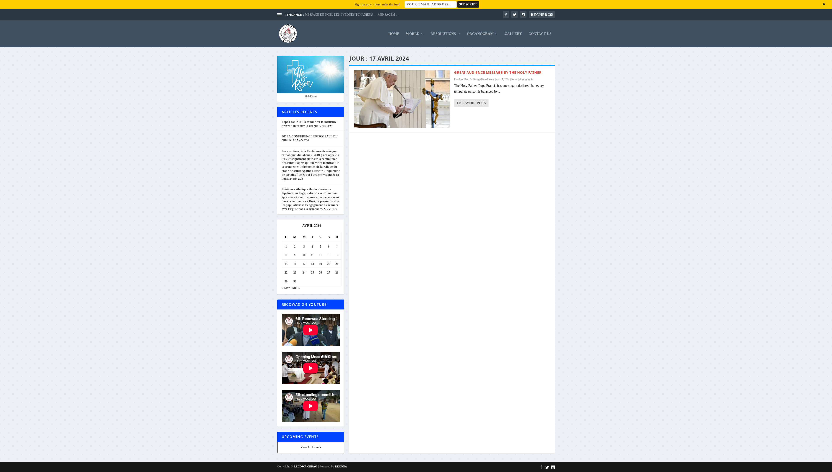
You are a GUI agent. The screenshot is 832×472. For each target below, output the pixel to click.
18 (312, 264)
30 (294, 281)
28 (336, 272)
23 (294, 272)
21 (336, 264)
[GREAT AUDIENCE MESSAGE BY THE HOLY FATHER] (402, 99)
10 (304, 255)
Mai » (296, 288)
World (412, 33)
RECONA (341, 466)
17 (304, 264)
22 (286, 272)
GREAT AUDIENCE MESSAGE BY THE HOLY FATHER (498, 72)
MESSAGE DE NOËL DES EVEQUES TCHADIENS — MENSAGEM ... (351, 14)
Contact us (539, 33)
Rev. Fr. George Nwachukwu (479, 79)
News (514, 79)
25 (312, 272)
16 (294, 264)
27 (328, 272)
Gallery (513, 33)
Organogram (480, 33)
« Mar (286, 288)
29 (286, 281)
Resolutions (443, 33)
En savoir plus (471, 103)
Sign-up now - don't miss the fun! (377, 4)
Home (393, 33)
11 (312, 255)
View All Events (311, 447)
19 (320, 264)
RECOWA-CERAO (305, 466)
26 (320, 272)
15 (286, 264)
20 (328, 264)
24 (304, 272)
